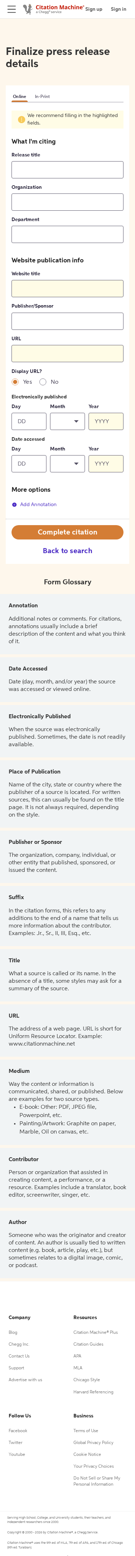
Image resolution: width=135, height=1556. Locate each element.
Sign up (93, 9)
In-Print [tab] (42, 97)
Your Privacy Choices (93, 1466)
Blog (13, 1333)
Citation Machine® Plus (95, 1333)
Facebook (18, 1431)
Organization (27, 187)
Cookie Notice (87, 1455)
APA (77, 1356)
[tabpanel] (67, 314)
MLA (77, 1368)
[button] (67, 421)
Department (25, 219)
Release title (26, 155)
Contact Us (19, 1356)
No (55, 382)
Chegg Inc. (19, 1344)
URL (16, 338)
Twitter (15, 1443)
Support (16, 1368)
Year (94, 406)
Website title (26, 273)
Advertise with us (25, 1380)
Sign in (118, 9)
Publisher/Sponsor (32, 306)
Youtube (17, 1455)
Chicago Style (86, 1380)
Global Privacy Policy (93, 1443)
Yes (27, 382)
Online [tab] (19, 97)
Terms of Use (85, 1431)
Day (16, 406)
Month (57, 406)
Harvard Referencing (93, 1392)
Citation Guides (88, 1344)
